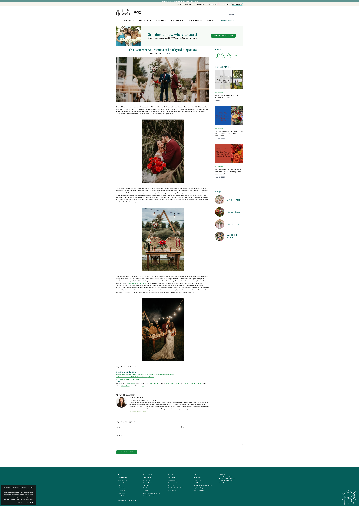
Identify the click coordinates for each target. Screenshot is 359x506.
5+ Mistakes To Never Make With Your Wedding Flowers (135, 377)
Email (182, 427)
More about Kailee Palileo (137, 411)
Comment (119, 435)
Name (118, 427)
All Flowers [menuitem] (128, 20)
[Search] (241, 14)
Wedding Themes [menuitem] (194, 20)
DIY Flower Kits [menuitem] (176, 20)
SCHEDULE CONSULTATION (223, 36)
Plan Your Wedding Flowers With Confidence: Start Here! (179, 1)
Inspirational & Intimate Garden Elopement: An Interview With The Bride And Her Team (145, 375)
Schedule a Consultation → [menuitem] (228, 20)
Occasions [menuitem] (210, 20)
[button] (213, 4)
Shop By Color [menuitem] (143, 20)
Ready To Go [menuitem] (160, 20)
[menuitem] (179, 4)
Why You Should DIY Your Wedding (127, 379)
